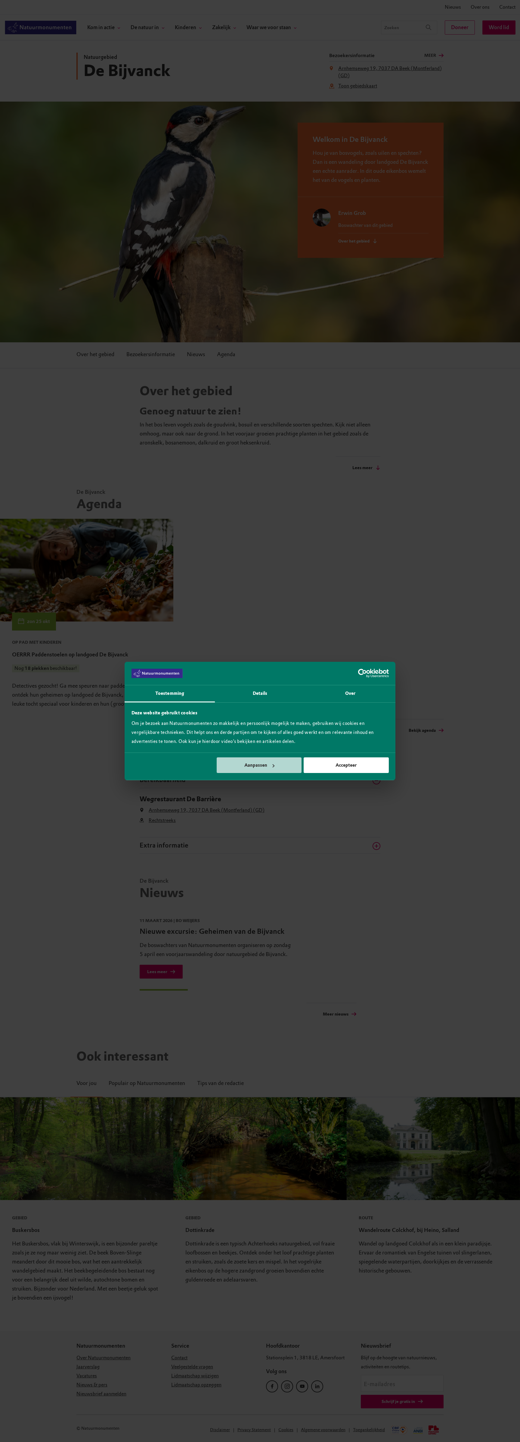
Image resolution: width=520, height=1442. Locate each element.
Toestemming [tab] (169, 693)
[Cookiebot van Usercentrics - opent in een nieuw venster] (362, 673)
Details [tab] (260, 693)
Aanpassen (255, 765)
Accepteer (346, 765)
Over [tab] (350, 693)
